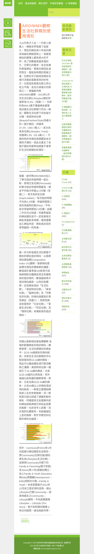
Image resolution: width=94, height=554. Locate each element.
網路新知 (66, 307)
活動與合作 (66, 290)
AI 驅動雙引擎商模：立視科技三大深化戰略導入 (67, 113)
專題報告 (66, 273)
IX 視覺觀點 (71, 3)
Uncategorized (68, 222)
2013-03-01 (24, 518)
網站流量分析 (25, 521)
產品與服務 (30, 3)
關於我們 (43, 3)
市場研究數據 (56, 3)
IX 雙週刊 (66, 213)
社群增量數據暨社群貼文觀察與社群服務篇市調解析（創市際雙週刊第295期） (66, 133)
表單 (69, 38)
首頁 (20, 3)
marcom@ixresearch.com (51, 549)
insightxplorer (25, 520)
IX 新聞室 (66, 196)
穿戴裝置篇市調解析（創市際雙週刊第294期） (66, 153)
